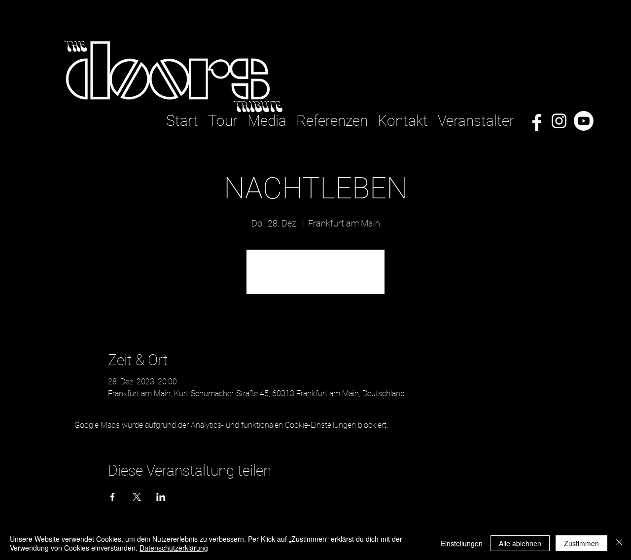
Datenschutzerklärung (174, 548)
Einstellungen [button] (462, 543)
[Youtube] (584, 121)
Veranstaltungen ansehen (315, 277)
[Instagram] (559, 121)
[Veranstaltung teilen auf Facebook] (112, 497)
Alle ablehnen (520, 543)
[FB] (534, 121)
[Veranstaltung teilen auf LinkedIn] (161, 497)
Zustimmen (581, 543)
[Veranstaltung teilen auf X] (136, 497)
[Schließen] (619, 543)
